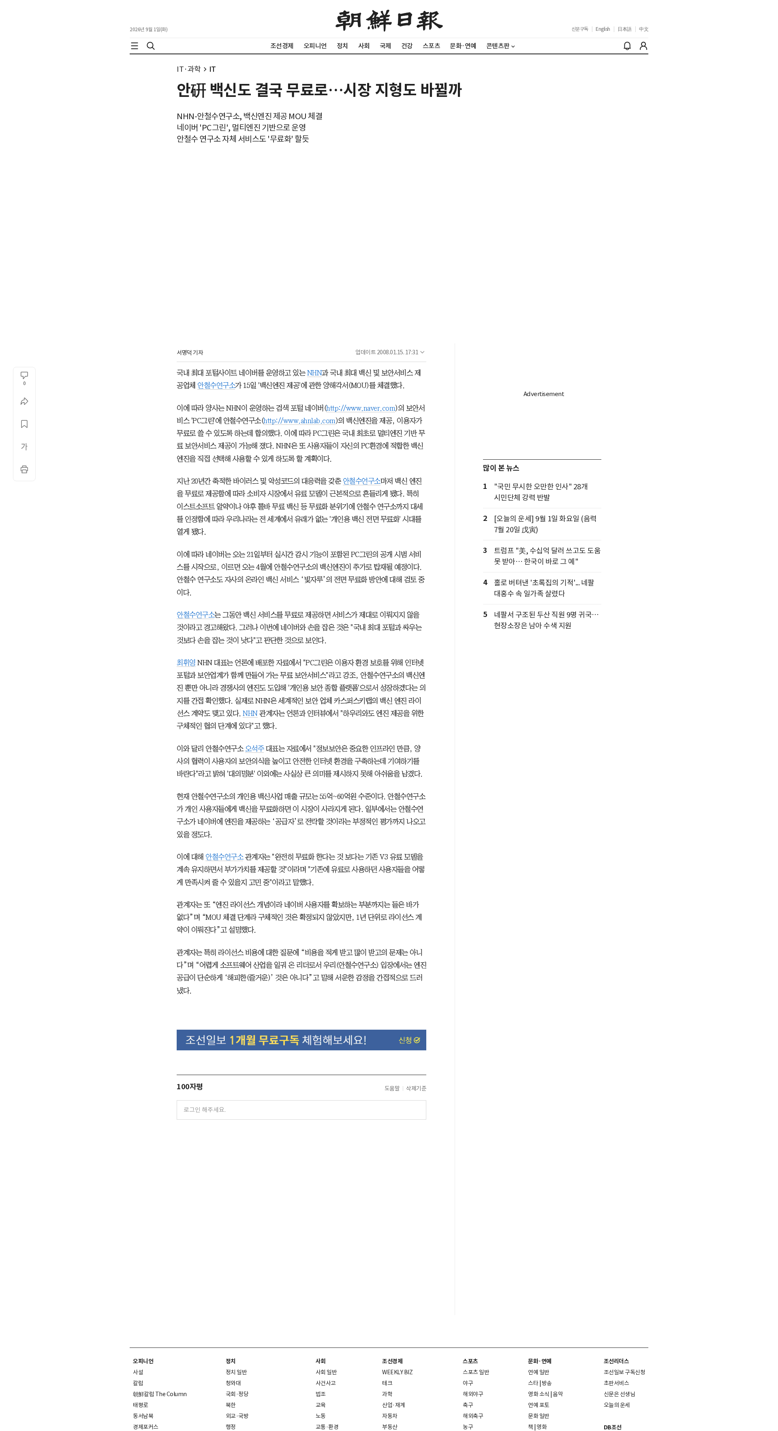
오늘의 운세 (617, 1405)
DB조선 (613, 1427)
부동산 (390, 1427)
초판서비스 (616, 1383)
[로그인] (643, 46)
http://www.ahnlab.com (299, 420)
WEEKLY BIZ (397, 1372)
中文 (643, 29)
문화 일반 (538, 1416)
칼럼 (138, 1383)
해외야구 (473, 1394)
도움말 (392, 1088)
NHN (314, 373)
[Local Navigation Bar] (134, 46)
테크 (387, 1383)
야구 (468, 1383)
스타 (533, 1383)
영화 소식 (538, 1394)
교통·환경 (327, 1427)
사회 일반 (326, 1372)
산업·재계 (393, 1405)
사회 (321, 1361)
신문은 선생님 (619, 1394)
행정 (231, 1427)
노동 (321, 1416)
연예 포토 (538, 1405)
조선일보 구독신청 (624, 1372)
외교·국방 (237, 1416)
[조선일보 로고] (389, 19)
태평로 (140, 1405)
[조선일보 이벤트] (301, 1040)
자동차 (390, 1416)
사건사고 (326, 1383)
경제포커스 (145, 1427)
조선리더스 (616, 1361)
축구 (468, 1405)
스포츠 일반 (476, 1372)
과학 (387, 1394)
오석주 (254, 748)
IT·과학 (189, 69)
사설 (138, 1372)
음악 (558, 1394)
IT (212, 69)
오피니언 (143, 1361)
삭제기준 (416, 1088)
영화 (541, 1427)
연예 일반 (538, 1372)
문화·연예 (539, 1361)
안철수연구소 (216, 385)
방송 (547, 1383)
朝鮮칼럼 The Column (160, 1394)
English (603, 29)
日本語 (625, 29)
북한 (231, 1405)
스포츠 (470, 1361)
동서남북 (143, 1416)
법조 (321, 1394)
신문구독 (579, 29)
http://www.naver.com (360, 408)
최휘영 (186, 662)
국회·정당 (237, 1394)
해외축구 (473, 1416)
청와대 (233, 1383)
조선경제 (392, 1361)
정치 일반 (236, 1372)
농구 (468, 1427)
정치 (231, 1361)
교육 (321, 1405)
